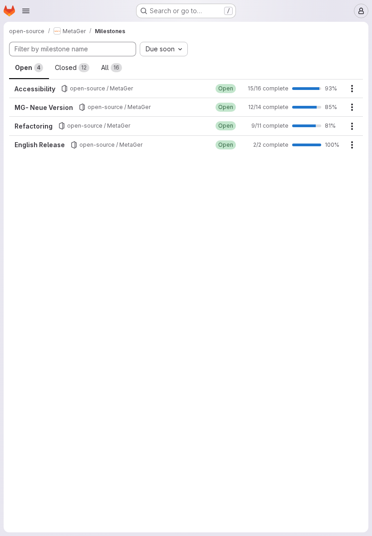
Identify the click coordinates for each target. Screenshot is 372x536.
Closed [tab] (71, 67)
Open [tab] (27, 67)
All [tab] (110, 67)
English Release (40, 145)
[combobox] (164, 49)
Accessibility (35, 89)
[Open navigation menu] (26, 11)
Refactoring (34, 126)
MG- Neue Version (44, 107)
